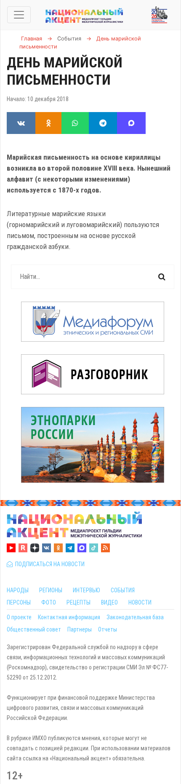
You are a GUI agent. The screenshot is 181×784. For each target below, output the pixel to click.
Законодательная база (135, 617)
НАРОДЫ (18, 590)
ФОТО (48, 602)
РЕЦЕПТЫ (78, 602)
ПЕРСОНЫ (19, 602)
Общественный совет (34, 629)
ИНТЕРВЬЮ (86, 590)
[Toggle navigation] (19, 14)
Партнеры (79, 629)
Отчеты (107, 629)
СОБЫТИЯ (123, 590)
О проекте (19, 617)
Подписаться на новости (49, 564)
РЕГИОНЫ (50, 590)
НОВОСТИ (140, 602)
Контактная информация (69, 617)
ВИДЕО (109, 602)
